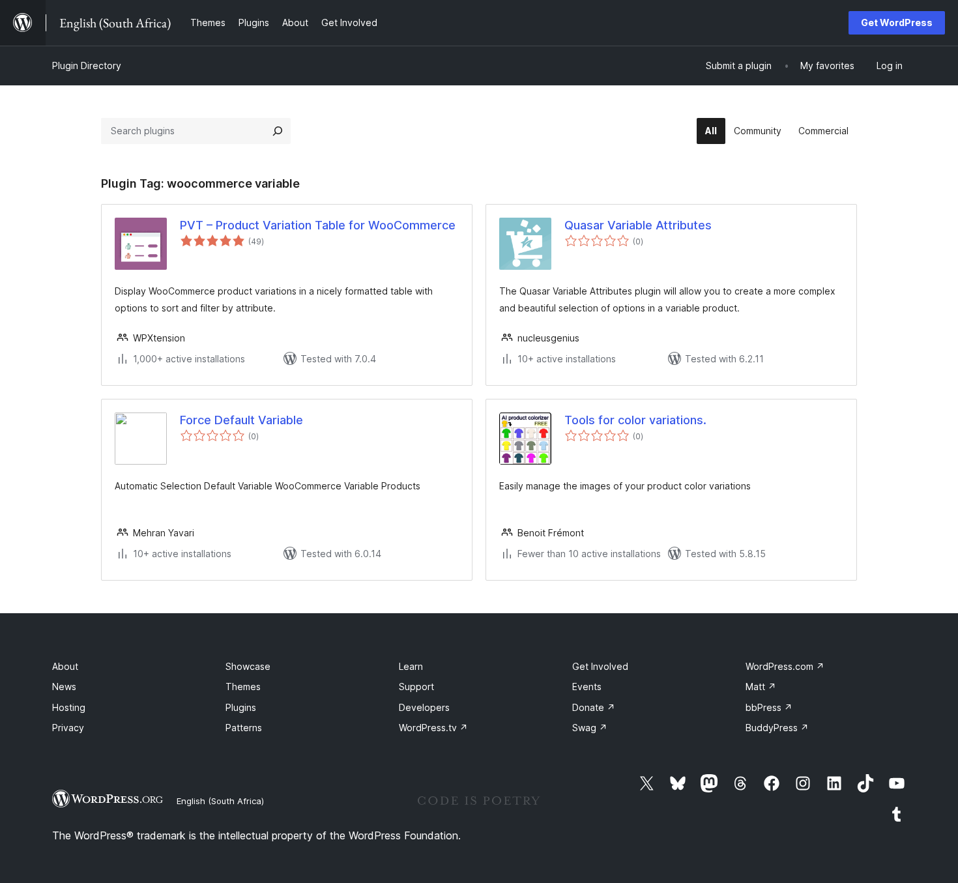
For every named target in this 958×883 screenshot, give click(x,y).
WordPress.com (785, 666)
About (65, 666)
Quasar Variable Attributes (638, 225)
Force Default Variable (241, 420)
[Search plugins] (278, 131)
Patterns (243, 727)
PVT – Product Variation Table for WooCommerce (318, 225)
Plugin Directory (86, 65)
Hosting (68, 707)
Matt (761, 686)
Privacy (68, 727)
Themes (243, 686)
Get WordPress (897, 22)
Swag (589, 727)
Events (587, 686)
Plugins (240, 707)
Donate (593, 707)
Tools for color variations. (635, 420)
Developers (424, 707)
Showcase (247, 666)
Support (416, 686)
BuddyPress (777, 727)
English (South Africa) (220, 801)
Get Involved (600, 666)
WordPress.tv (433, 727)
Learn (411, 666)
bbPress (769, 707)
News (64, 686)
